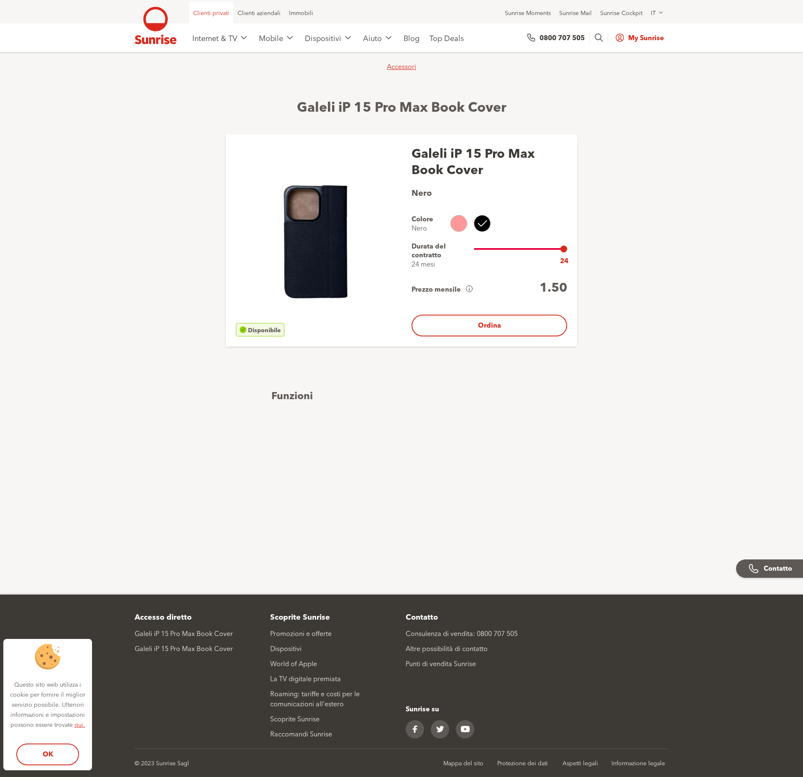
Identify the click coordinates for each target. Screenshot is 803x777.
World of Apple (293, 663)
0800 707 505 (562, 37)
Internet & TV (214, 37)
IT (653, 12)
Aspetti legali (580, 763)
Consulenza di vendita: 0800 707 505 (462, 633)
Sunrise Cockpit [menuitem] (621, 12)
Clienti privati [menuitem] (211, 12)
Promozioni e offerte (301, 633)
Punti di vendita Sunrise (441, 663)
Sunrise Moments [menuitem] (528, 12)
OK (48, 754)
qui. (79, 724)
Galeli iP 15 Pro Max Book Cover (184, 633)
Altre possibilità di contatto (447, 648)
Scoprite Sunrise (295, 718)
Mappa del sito (463, 763)
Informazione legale (638, 763)
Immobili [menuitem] (301, 12)
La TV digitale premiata (305, 678)
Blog (411, 37)
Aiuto (372, 37)
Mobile (271, 37)
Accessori (401, 66)
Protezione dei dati (522, 763)
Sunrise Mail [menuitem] (575, 12)
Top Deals (447, 37)
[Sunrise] (155, 25)
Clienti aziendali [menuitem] (259, 12)
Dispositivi (323, 37)
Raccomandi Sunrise (301, 733)
